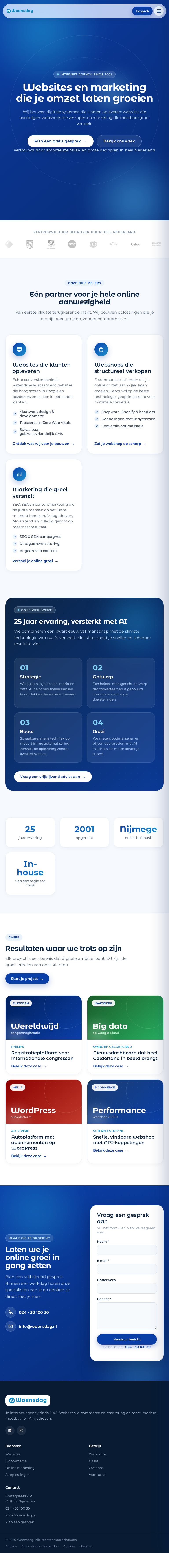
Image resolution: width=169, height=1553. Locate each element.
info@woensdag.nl (38, 1326)
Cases (93, 1461)
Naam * (103, 1242)
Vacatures (97, 1475)
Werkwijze (97, 1454)
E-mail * (103, 1261)
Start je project (27, 979)
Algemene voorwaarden (40, 1546)
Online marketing (20, 1468)
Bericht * (104, 1299)
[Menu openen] (159, 11)
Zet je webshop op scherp (120, 444)
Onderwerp (106, 1280)
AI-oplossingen (17, 1475)
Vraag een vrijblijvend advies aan (53, 777)
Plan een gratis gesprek (60, 141)
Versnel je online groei (35, 561)
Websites (12, 1454)
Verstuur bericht (127, 1339)
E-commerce (16, 1461)
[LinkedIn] (10, 1430)
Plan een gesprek (19, 1522)
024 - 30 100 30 (34, 1312)
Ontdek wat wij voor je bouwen (44, 444)
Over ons (96, 1468)
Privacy (11, 1546)
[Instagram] (21, 1430)
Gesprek (142, 11)
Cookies (69, 1546)
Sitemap (86, 1546)
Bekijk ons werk (119, 141)
